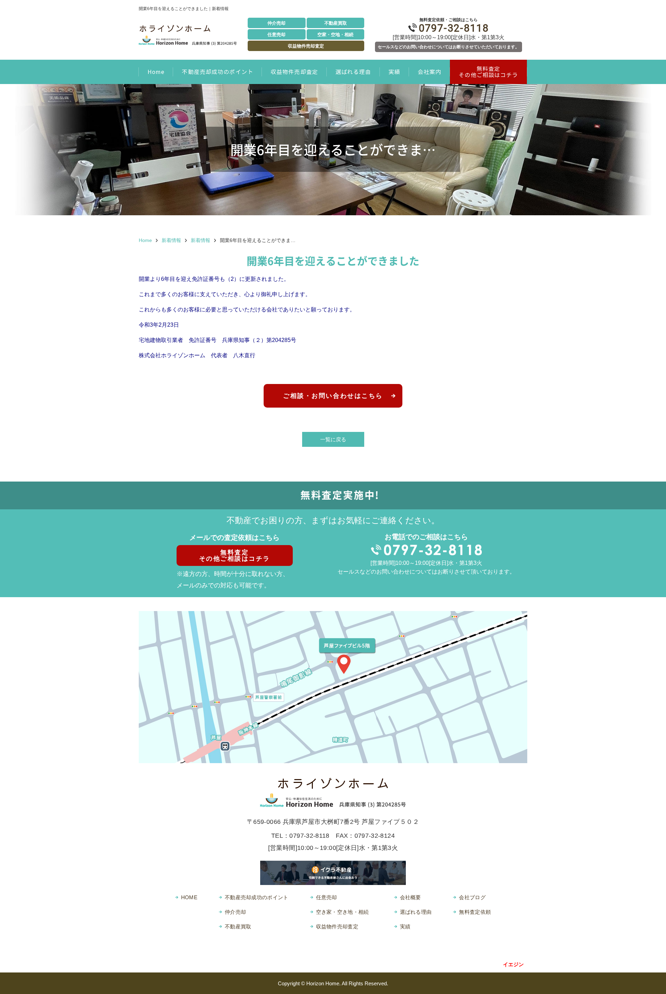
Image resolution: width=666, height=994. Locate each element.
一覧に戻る (333, 439)
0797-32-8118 (454, 28)
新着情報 (171, 240)
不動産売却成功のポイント (217, 71)
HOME (189, 897)
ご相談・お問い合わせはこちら (333, 395)
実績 (394, 71)
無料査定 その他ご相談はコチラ (488, 71)
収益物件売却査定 (306, 46)
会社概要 (410, 897)
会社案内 (429, 71)
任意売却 (276, 34)
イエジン (513, 964)
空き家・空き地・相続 (342, 912)
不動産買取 (335, 23)
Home (155, 71)
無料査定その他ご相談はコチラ (234, 555)
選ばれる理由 (353, 71)
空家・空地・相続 (335, 34)
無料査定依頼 (475, 912)
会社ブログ (472, 897)
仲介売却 (276, 23)
